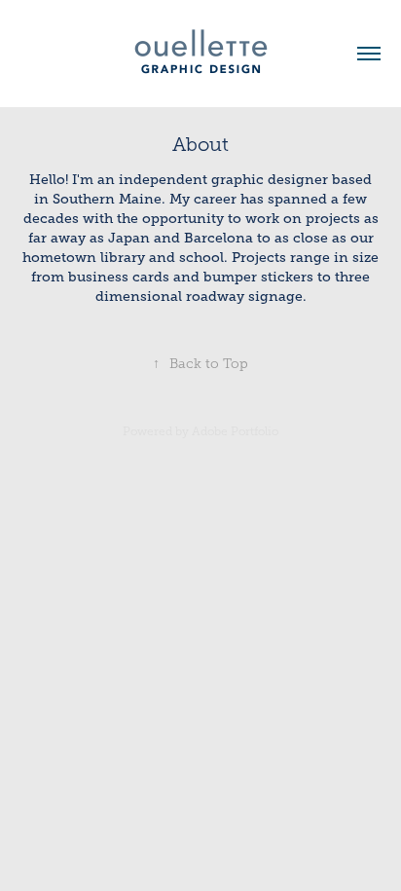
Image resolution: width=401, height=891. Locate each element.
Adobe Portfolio (235, 431)
